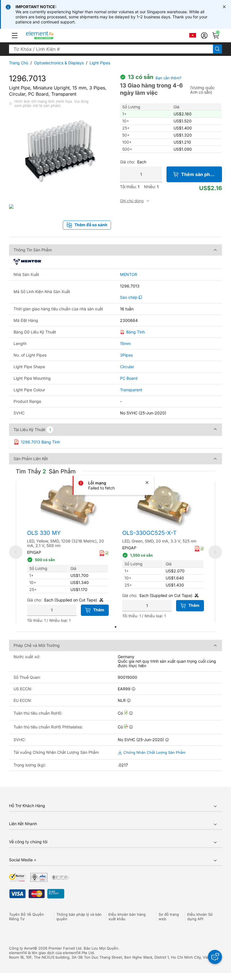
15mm (125, 343)
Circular (127, 366)
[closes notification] (224, 7)
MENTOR (128, 274)
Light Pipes (100, 62)
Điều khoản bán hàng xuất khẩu (127, 916)
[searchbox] (111, 49)
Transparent (131, 389)
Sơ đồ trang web (169, 916)
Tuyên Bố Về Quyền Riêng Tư (26, 916)
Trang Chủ (18, 62)
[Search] (217, 49)
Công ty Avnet (21, 948)
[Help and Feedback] (215, 957)
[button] (14, 35)
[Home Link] (50, 35)
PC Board (128, 378)
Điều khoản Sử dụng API (200, 916)
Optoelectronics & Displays (59, 62)
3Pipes (126, 355)
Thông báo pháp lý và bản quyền (79, 916)
